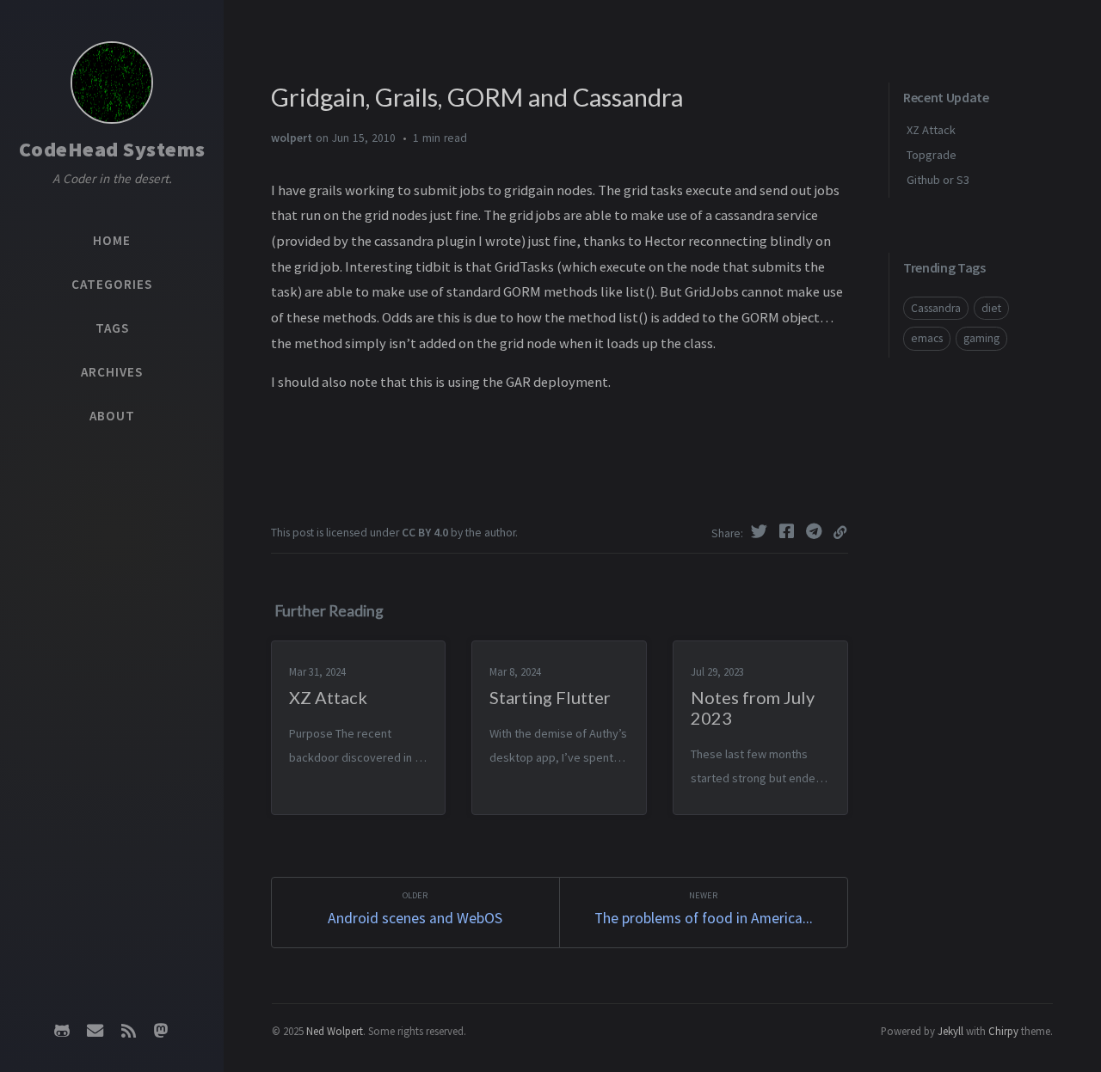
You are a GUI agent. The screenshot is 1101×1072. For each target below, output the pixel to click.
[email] (95, 1031)
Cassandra (936, 308)
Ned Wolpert (334, 1031)
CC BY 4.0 (425, 532)
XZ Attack (931, 130)
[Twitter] (761, 531)
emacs (927, 338)
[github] (62, 1031)
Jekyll (950, 1031)
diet (991, 308)
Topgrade (931, 154)
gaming (981, 338)
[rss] (128, 1031)
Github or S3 (938, 179)
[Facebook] (789, 531)
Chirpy (1003, 1031)
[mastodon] (161, 1031)
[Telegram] (816, 531)
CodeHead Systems (112, 149)
